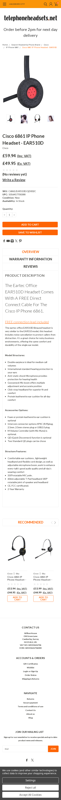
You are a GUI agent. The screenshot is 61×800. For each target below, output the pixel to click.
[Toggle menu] (4, 6)
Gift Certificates (30, 664)
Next (55, 82)
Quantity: (7, 208)
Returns (30, 699)
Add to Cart (17, 598)
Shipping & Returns (30, 679)
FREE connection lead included (27, 322)
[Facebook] (4, 241)
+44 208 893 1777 (17, 4)
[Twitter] (16, 241)
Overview (30, 252)
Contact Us (30, 710)
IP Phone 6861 (12, 47)
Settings (31, 780)
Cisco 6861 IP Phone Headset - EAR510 (16, 579)
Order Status (30, 675)
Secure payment (30, 702)
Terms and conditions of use (30, 706)
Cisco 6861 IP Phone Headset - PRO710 (42, 579)
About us (30, 714)
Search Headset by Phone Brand (25, 45)
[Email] (8, 241)
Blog (30, 717)
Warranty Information (30, 259)
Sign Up (34, 671)
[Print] (12, 241)
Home (5, 45)
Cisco (46, 45)
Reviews (30, 266)
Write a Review (13, 180)
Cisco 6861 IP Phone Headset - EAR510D (39, 47)
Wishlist (30, 667)
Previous (5, 82)
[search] (44, 4)
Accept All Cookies (30, 795)
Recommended (30, 522)
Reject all (30, 787)
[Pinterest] (20, 241)
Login (25, 671)
